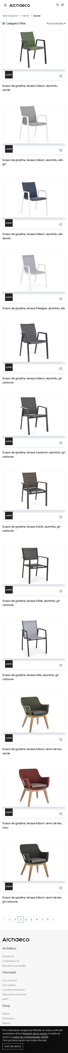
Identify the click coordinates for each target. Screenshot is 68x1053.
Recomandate (55, 23)
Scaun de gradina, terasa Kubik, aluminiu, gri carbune (31, 528)
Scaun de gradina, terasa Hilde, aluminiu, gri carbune (31, 602)
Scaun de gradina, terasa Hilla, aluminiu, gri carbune (30, 677)
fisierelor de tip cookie (35, 1033)
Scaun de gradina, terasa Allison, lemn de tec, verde (32, 751)
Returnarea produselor (14, 994)
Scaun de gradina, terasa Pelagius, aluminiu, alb (33, 308)
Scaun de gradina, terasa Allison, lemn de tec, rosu (32, 825)
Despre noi (8, 956)
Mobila (5, 1013)
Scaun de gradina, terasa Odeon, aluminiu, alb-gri (33, 162)
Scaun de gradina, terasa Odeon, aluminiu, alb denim (32, 236)
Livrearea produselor (13, 989)
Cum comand (9, 980)
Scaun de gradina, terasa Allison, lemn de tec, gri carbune (32, 899)
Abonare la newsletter (14, 965)
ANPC (5, 999)
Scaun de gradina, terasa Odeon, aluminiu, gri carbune (32, 380)
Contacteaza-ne (10, 961)
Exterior (25, 16)
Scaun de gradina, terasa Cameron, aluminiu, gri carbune (33, 454)
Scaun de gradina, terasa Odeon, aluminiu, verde (30, 87)
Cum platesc (9, 985)
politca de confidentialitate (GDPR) (30, 1037)
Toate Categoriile (10, 16)
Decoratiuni (8, 1018)
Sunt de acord (12, 1046)
